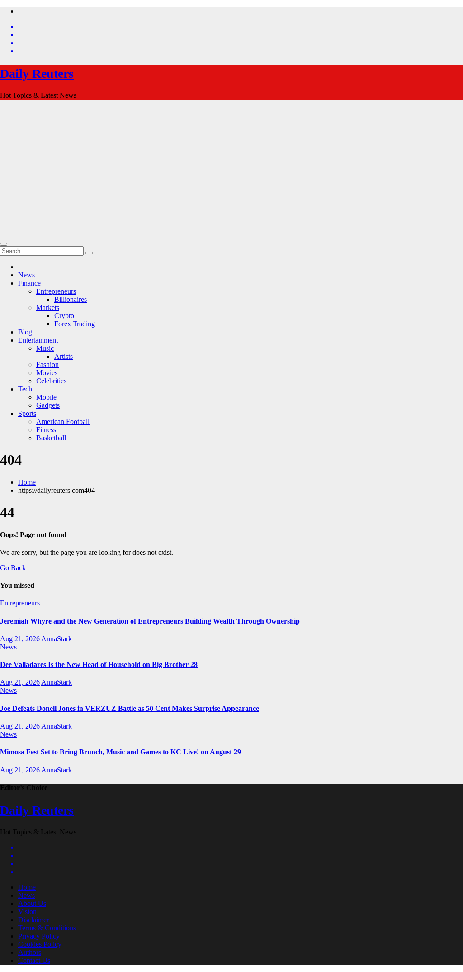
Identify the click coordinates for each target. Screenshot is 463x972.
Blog (25, 332)
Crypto (64, 315)
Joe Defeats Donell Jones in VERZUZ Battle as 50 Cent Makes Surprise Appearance (129, 708)
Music (45, 348)
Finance (29, 283)
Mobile (46, 397)
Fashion (47, 364)
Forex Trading (74, 324)
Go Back (13, 568)
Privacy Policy (39, 936)
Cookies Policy (39, 944)
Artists (63, 356)
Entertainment (38, 340)
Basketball (51, 438)
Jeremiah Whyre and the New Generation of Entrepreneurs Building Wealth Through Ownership (150, 621)
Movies (46, 372)
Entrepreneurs (56, 291)
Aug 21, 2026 (20, 639)
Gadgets (48, 405)
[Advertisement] (231, 170)
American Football (63, 421)
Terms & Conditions (47, 928)
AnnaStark (56, 639)
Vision (27, 911)
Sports (27, 413)
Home (27, 482)
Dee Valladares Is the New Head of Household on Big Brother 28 (99, 664)
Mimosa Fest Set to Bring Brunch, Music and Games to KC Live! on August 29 (120, 752)
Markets (47, 307)
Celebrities (51, 381)
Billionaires (70, 299)
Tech (25, 389)
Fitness (46, 430)
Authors (29, 952)
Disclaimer (33, 920)
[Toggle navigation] (3, 244)
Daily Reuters (37, 74)
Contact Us (34, 960)
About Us (32, 903)
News (26, 275)
